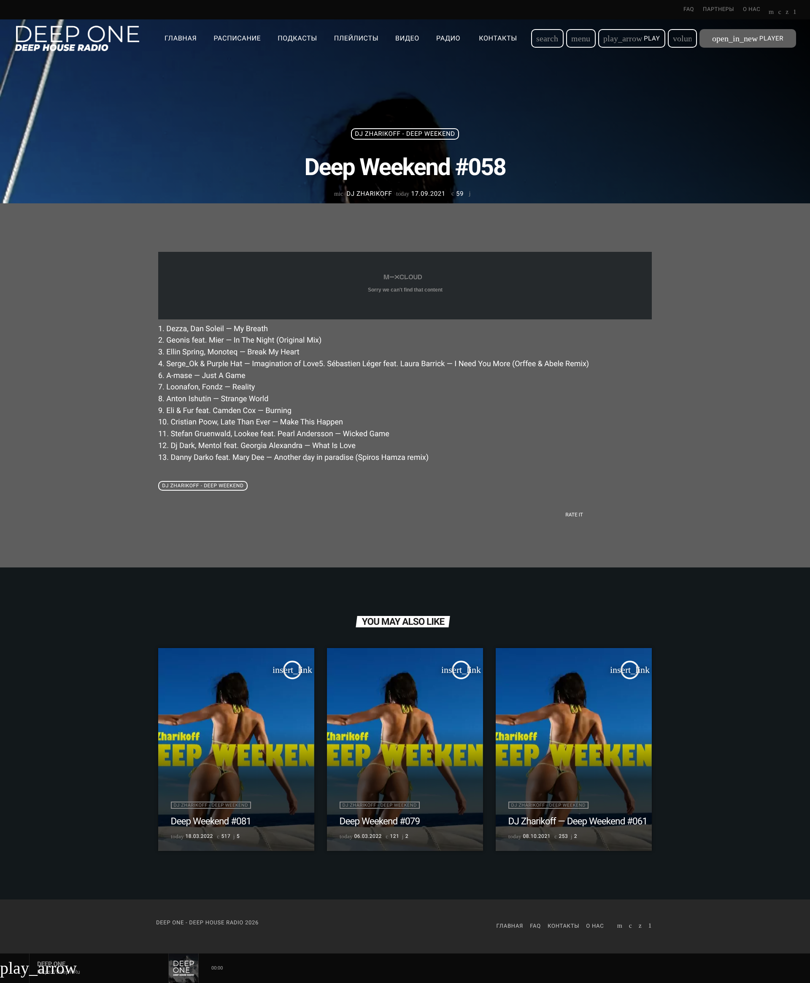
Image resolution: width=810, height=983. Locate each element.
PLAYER (747, 38)
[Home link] (77, 38)
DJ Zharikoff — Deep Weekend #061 (578, 821)
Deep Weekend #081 (211, 821)
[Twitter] (787, 12)
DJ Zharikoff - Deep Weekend (405, 134)
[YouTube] (771, 12)
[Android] (794, 12)
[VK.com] (779, 12)
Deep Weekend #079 (380, 821)
